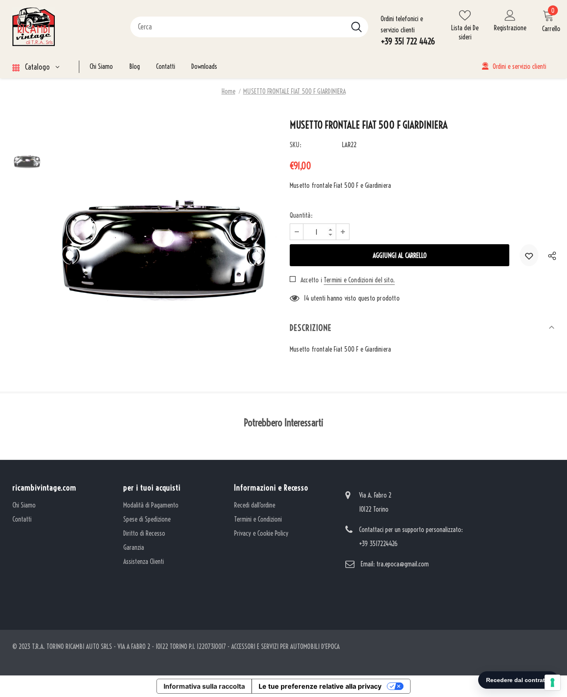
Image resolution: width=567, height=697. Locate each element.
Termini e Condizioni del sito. (359, 280)
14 (306, 298)
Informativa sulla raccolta (204, 686)
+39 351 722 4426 (408, 41)
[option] (163, 234)
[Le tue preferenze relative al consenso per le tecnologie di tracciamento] (552, 682)
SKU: (295, 145)
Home (228, 91)
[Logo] (65, 26)
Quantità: (301, 215)
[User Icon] (510, 15)
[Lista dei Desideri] (529, 255)
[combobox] (237, 27)
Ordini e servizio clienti (519, 66)
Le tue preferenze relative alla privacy (320, 686)
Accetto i (311, 280)
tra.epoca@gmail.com (402, 564)
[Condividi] (550, 255)
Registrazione (510, 28)
